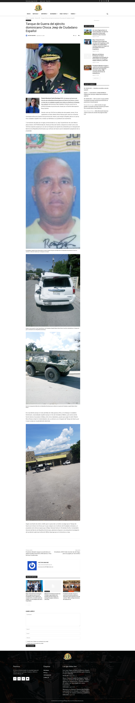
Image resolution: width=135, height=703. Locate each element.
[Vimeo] (106, 1)
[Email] (61, 39)
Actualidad (31, 18)
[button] (107, 14)
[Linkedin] (47, 39)
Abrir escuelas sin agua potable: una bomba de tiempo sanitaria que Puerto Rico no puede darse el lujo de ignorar (96, 100)
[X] (104, 1)
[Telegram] (58, 39)
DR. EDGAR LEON (88, 88)
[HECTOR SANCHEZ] (27, 35)
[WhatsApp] (54, 39)
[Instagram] (102, 1)
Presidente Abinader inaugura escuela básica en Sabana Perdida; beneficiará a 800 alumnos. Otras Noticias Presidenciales (38, 553)
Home (27, 18)
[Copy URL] (65, 39)
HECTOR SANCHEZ (32, 35)
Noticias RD (37, 18)
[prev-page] (27, 605)
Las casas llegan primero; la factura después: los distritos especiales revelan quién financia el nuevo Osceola (76, 671)
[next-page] (29, 605)
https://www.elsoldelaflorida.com (45, 564)
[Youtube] (108, 1)
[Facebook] (100, 1)
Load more (96, 78)
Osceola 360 (65, 675)
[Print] (68, 39)
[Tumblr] (50, 39)
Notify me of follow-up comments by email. (37, 641)
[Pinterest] (43, 39)
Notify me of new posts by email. (35, 643)
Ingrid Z (86, 92)
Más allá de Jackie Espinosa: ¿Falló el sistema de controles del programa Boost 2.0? (96, 112)
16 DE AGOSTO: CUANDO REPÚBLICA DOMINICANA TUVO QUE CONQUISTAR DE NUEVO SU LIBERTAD (96, 94)
